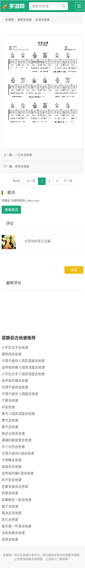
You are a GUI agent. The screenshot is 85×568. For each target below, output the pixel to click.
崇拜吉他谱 (22, 166)
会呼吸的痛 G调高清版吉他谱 (23, 367)
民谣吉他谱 (42, 20)
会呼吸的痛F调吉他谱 (18, 473)
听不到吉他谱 (11, 480)
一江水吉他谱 (23, 155)
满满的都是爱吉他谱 (16, 440)
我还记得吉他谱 (13, 433)
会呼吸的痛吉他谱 (15, 380)
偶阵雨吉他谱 (11, 354)
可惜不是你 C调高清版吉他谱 (23, 361)
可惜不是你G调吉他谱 (18, 453)
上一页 (31, 181)
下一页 (68, 181)
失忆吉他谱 (10, 519)
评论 (74, 270)
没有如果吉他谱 (13, 533)
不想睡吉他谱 (11, 460)
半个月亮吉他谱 (13, 447)
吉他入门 (54, 559)
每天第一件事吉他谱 (16, 526)
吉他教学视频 (70, 555)
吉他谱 (24, 555)
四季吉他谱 (10, 493)
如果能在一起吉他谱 (16, 500)
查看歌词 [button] (11, 210)
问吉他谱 (8, 407)
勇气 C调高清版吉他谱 (18, 414)
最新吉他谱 (24, 20)
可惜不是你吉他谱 (15, 387)
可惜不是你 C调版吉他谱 (20, 394)
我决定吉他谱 (11, 513)
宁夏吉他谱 (10, 400)
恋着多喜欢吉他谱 (15, 486)
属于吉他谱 (10, 506)
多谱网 (9, 20)
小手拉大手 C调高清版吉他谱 (23, 374)
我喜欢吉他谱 (11, 466)
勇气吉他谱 (10, 420)
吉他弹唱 (36, 559)
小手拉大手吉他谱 (15, 347)
